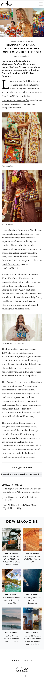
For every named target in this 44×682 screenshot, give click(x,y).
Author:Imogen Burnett (22, 468)
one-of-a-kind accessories (18, 449)
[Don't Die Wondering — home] (14, 3)
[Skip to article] (22, 22)
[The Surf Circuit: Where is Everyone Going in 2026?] (11, 619)
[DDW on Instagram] (18, 676)
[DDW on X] (22, 676)
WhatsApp (13, 474)
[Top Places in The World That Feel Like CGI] (32, 539)
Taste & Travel (11, 553)
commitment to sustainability (15, 100)
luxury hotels (8, 293)
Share (28, 56)
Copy (41, 474)
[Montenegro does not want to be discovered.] (32, 580)
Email (35, 474)
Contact (28, 661)
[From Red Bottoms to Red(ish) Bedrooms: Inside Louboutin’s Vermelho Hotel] (32, 619)
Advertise (16, 661)
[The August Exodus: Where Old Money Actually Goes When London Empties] (11, 539)
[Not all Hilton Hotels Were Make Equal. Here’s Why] (11, 580)
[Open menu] (41, 4)
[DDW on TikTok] (25, 676)
